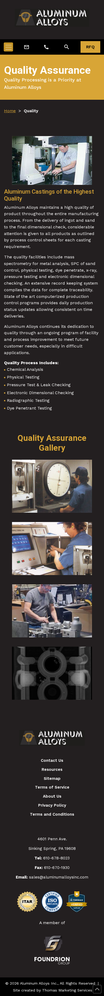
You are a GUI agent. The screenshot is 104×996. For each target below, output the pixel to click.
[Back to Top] (97, 989)
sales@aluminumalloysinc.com (58, 877)
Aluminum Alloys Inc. (39, 983)
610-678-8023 (56, 858)
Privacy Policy (52, 805)
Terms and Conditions (52, 814)
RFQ (90, 46)
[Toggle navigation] (8, 46)
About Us (52, 796)
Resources (52, 769)
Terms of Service (52, 787)
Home (10, 110)
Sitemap (52, 778)
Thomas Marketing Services (67, 990)
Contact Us (52, 760)
